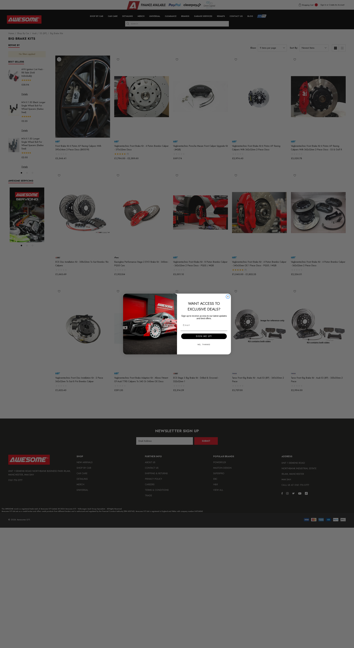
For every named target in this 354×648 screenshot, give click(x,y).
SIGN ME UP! (204, 336)
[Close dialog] (228, 296)
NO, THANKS (204, 344)
